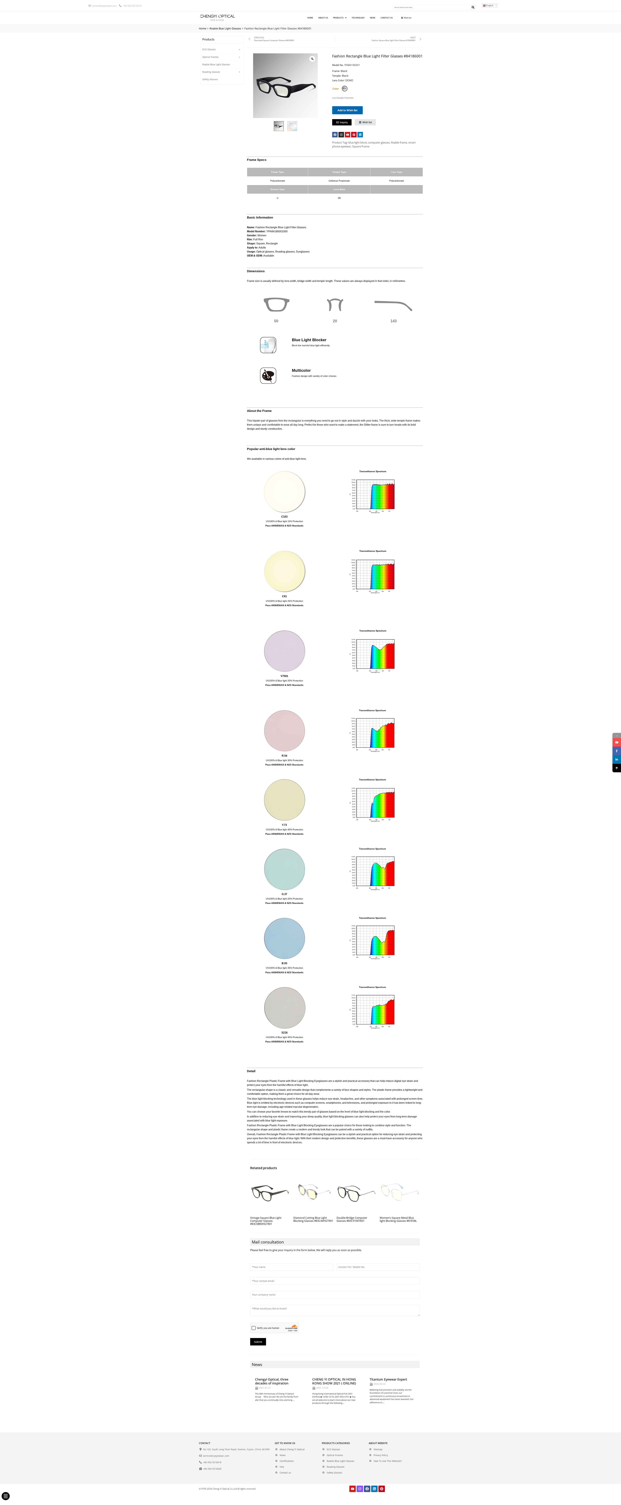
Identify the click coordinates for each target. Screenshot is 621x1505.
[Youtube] (347, 134)
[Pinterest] (354, 134)
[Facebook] (335, 134)
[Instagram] (341, 134)
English (489, 5)
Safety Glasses (210, 79)
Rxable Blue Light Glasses (225, 28)
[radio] (344, 88)
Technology (358, 18)
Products (338, 18)
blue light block (357, 142)
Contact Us (387, 18)
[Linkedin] (360, 134)
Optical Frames (210, 57)
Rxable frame (399, 142)
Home (202, 28)
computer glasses (379, 142)
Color (335, 88)
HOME (310, 18)
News (372, 18)
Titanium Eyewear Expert (388, 1379)
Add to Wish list (347, 110)
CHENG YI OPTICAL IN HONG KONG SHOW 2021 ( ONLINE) (334, 1381)
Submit (258, 1341)
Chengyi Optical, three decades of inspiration (271, 1381)
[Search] (473, 7)
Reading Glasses (211, 71)
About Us (323, 18)
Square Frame (360, 146)
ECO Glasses (209, 49)
